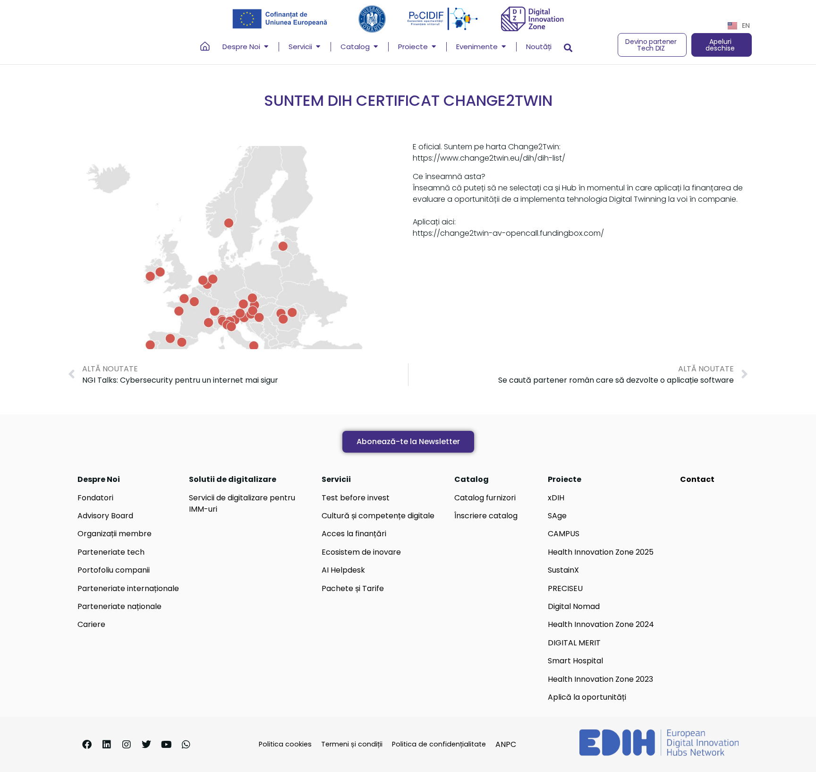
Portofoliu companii (113, 570)
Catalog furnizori (485, 497)
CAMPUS (563, 533)
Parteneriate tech (110, 552)
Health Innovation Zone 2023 (600, 679)
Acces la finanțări (354, 533)
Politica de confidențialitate (439, 744)
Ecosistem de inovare (361, 552)
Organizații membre (114, 533)
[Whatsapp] (186, 744)
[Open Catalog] (375, 47)
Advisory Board (105, 515)
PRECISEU (565, 588)
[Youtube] (166, 744)
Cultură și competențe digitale (378, 515)
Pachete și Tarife (353, 588)
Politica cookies (285, 744)
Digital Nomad (574, 606)
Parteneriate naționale (119, 606)
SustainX (563, 570)
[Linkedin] (106, 744)
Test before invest (356, 497)
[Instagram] (126, 744)
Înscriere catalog (486, 515)
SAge (557, 515)
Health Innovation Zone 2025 (601, 552)
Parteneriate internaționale (128, 588)
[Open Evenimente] (503, 47)
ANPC (505, 744)
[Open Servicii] (318, 47)
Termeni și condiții (351, 744)
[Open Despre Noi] (266, 47)
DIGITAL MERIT (574, 642)
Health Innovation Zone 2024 (601, 624)
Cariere (91, 624)
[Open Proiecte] (433, 47)
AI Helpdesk (343, 570)
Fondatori (95, 497)
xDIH (556, 497)
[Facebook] (86, 744)
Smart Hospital (575, 660)
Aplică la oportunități (587, 697)
